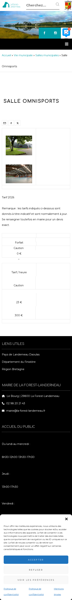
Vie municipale (23, 55)
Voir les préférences (36, 580)
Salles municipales (47, 55)
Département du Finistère (19, 361)
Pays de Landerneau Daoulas (21, 354)
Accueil (6, 55)
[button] (66, 519)
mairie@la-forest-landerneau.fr (25, 410)
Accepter (36, 559)
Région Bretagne (13, 369)
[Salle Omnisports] (4, 123)
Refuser (36, 570)
